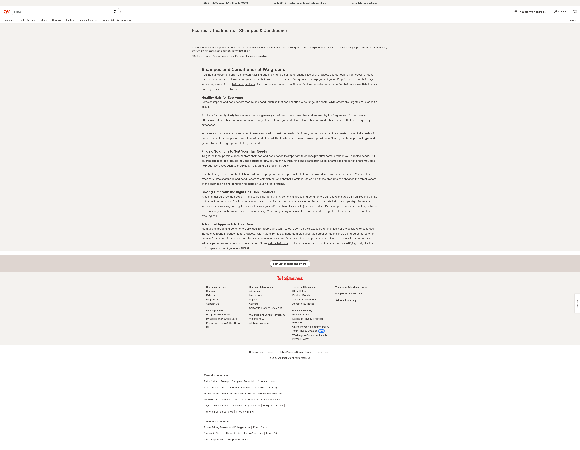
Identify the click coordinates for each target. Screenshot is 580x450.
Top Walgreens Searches (218, 411)
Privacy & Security (302, 310)
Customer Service (216, 287)
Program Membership (218, 314)
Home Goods (211, 393)
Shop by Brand (245, 411)
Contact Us (212, 303)
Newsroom (255, 295)
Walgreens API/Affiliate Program (267, 315)
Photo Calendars (253, 433)
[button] (561, 11)
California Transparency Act (265, 307)
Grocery (272, 387)
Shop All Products (238, 439)
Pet (236, 399)
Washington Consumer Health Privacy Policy (309, 337)
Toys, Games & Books (216, 405)
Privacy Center (300, 314)
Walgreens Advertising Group (351, 287)
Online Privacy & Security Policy (310, 326)
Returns (210, 295)
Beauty (225, 381)
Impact (253, 299)
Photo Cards (260, 427)
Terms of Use (321, 352)
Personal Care (249, 399)
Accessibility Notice (303, 303)
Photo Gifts (272, 433)
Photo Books (233, 433)
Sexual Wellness (270, 399)
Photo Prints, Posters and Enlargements (227, 427)
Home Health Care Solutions (238, 393)
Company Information (261, 287)
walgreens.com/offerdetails (231, 56)
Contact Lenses (267, 381)
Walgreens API (257, 318)
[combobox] (62, 11)
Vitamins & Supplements (246, 405)
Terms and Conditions (304, 287)
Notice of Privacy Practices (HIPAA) (308, 320)
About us (254, 290)
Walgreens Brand (273, 405)
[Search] (116, 11)
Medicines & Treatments (217, 399)
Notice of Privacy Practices (262, 352)
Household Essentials (270, 393)
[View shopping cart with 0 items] (575, 11)
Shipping (211, 290)
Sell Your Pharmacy (345, 300)
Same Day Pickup (214, 439)
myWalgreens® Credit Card (221, 318)
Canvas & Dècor (213, 433)
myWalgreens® (214, 310)
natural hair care (278, 243)
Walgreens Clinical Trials (348, 293)
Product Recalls (301, 295)
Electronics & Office (215, 387)
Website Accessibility (304, 299)
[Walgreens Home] (7, 12)
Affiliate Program (259, 323)
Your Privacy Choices (305, 330)
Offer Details (299, 290)
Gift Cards (259, 387)
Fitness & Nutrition (239, 387)
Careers (253, 303)
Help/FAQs (212, 299)
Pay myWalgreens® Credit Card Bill (224, 325)
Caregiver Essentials (243, 381)
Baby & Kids (211, 381)
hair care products (243, 84)
